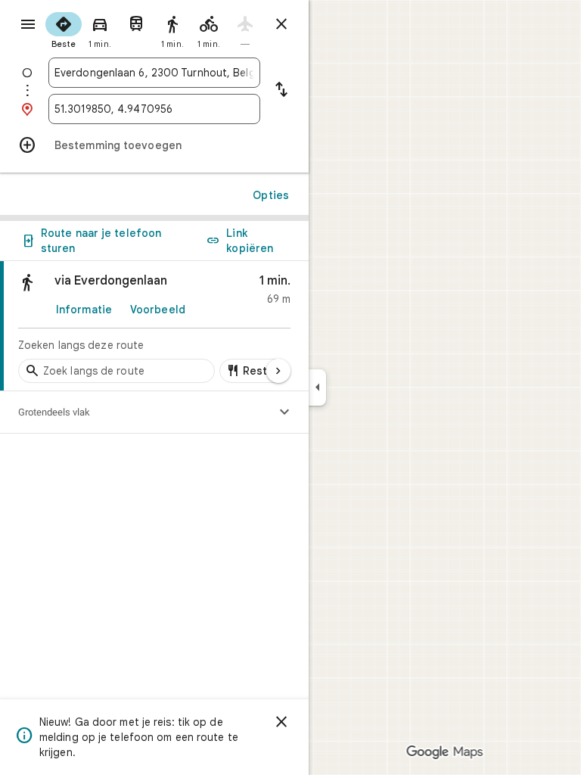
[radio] (63, 28)
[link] (154, 326)
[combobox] (154, 73)
